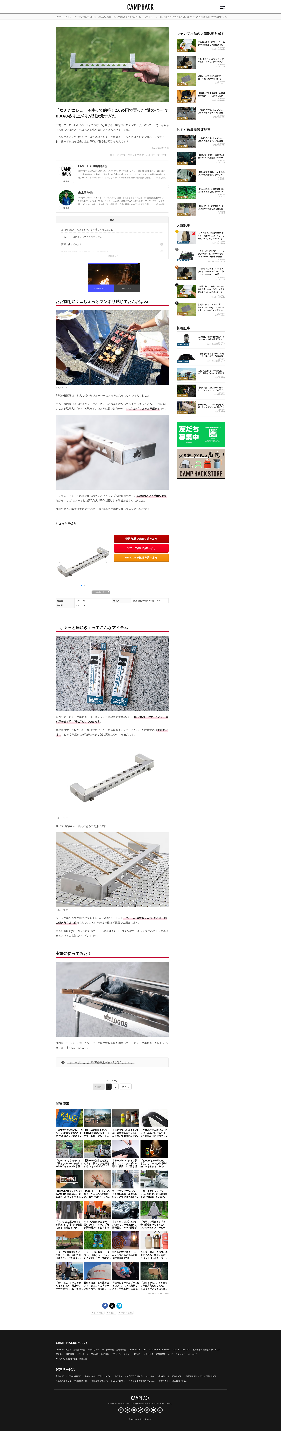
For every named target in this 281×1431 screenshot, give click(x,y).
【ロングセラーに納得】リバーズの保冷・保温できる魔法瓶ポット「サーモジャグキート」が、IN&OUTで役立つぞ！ (211, 210)
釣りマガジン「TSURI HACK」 (98, 1376)
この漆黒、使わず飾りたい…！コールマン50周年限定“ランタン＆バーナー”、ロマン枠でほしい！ (211, 340)
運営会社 (60, 1354)
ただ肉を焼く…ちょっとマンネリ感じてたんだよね (87, 229)
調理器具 (112, 1313)
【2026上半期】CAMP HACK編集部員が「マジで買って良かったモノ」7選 (211, 96)
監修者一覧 (121, 1349)
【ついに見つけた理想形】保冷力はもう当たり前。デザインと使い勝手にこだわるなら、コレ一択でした (211, 193)
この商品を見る (100, 592)
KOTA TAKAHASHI (219, 117)
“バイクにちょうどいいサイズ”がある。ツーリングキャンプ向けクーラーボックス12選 (211, 62)
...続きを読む (160, 177)
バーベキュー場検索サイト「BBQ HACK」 (164, 1376)
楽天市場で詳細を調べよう (141, 538)
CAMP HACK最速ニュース (216, 261)
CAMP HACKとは (63, 1349)
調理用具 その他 (127, 1313)
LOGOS (65, 818)
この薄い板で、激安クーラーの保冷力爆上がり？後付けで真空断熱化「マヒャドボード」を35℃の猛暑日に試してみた (211, 46)
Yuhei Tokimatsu (219, 395)
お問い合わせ (82, 1354)
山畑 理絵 (221, 179)
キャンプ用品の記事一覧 (85, 16)
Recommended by (155, 1294)
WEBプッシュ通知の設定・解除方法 (71, 1358)
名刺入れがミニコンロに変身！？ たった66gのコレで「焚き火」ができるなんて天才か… (211, 79)
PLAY (217, 1349)
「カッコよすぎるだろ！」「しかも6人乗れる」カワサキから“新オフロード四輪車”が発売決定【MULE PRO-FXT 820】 (211, 255)
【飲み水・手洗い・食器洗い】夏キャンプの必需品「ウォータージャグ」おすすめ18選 (211, 158)
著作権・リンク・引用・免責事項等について (153, 1354)
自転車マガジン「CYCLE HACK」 (129, 1376)
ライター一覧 (108, 1349)
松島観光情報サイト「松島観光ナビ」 (72, 1380)
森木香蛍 (84, 193)
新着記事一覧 (79, 1349)
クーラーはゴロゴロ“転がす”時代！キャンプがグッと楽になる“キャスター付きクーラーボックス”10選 (211, 408)
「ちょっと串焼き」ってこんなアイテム (81, 236)
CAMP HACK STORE (138, 1349)
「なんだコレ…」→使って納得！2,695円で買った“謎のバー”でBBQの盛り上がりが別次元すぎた (185, 16)
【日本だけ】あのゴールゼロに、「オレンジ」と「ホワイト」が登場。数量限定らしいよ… (210, 391)
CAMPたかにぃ (219, 83)
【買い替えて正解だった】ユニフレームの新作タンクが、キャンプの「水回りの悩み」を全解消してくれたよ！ (211, 176)
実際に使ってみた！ (71, 244)
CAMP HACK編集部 (91, 166)
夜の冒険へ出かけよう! (203, 1349)
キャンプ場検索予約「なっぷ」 (142, 1380)
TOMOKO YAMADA (218, 49)
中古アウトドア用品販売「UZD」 (173, 1380)
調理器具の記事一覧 (107, 16)
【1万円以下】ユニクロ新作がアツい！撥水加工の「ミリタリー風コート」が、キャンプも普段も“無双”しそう (211, 237)
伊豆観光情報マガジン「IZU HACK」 (202, 1376)
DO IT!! (176, 1349)
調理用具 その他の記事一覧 (129, 16)
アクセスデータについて (186, 1354)
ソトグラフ (221, 196)
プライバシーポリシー (121, 1354)
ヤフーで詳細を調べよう (141, 548)
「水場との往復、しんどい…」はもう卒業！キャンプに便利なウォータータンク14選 (211, 112)
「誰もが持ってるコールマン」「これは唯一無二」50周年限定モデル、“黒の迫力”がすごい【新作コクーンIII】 (211, 357)
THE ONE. (185, 1349)
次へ (124, 1086)
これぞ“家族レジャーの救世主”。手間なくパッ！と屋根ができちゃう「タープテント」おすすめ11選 (211, 374)
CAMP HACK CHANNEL (159, 1349)
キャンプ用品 (98, 1313)
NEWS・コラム (183, 242)
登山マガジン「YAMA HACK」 (69, 1376)
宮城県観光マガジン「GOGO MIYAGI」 (109, 1380)
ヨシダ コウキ (220, 66)
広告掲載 (95, 1354)
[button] (59, 561)
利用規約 (105, 1354)
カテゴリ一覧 (94, 1349)
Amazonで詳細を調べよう (141, 557)
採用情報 (70, 1354)
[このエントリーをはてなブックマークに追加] (119, 1306)
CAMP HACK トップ (64, 16)
